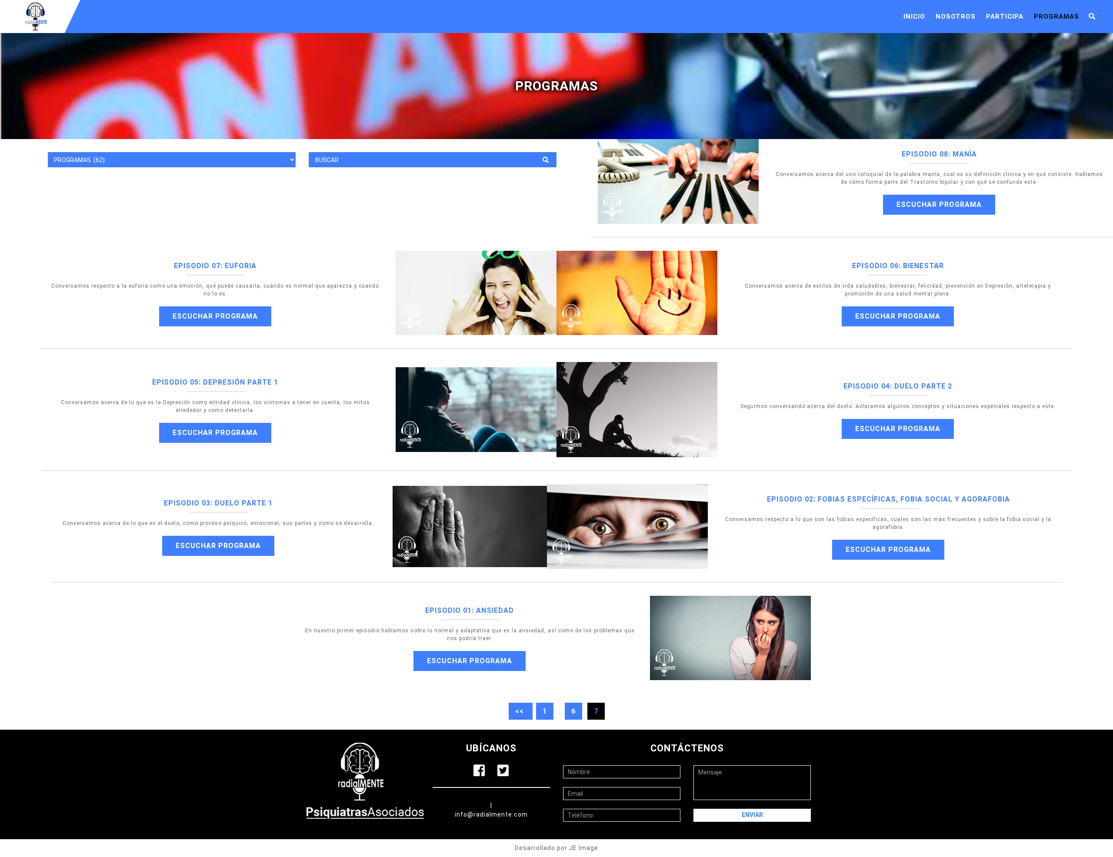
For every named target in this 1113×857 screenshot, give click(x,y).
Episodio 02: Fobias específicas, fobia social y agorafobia (888, 499)
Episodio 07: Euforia (215, 266)
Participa (1004, 16)
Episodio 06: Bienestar (898, 266)
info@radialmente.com (491, 814)
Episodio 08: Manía (939, 154)
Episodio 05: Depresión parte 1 (215, 382)
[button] (1092, 17)
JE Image (583, 847)
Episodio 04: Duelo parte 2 (897, 386)
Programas (1056, 16)
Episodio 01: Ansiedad (469, 610)
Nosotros (956, 16)
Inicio (914, 16)
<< (520, 711)
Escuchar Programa (939, 204)
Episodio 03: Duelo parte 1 (218, 503)
